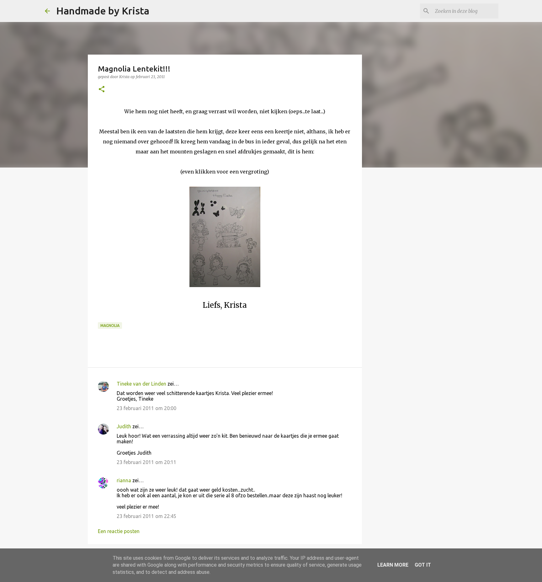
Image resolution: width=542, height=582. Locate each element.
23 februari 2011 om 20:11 (146, 462)
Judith (124, 426)
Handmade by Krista (102, 10)
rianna (124, 480)
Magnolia (110, 325)
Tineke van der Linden (141, 384)
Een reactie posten (119, 531)
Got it (423, 565)
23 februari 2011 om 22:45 (146, 516)
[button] (101, 89)
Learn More (392, 565)
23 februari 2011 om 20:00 (146, 408)
